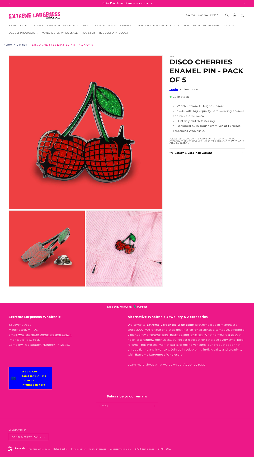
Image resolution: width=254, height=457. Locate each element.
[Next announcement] (244, 3)
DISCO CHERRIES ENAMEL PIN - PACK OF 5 (62, 44)
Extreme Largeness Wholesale (33, 449)
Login (174, 89)
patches (176, 334)
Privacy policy (78, 449)
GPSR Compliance (144, 449)
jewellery (196, 334)
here (42, 384)
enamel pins (159, 334)
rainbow (148, 339)
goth (234, 334)
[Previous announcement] (10, 3)
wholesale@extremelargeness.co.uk (45, 334)
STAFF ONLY (164, 449)
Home (7, 44)
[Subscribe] (154, 406)
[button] (53, 25)
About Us (190, 364)
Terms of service (97, 449)
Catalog (22, 44)
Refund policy (60, 449)
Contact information (120, 449)
